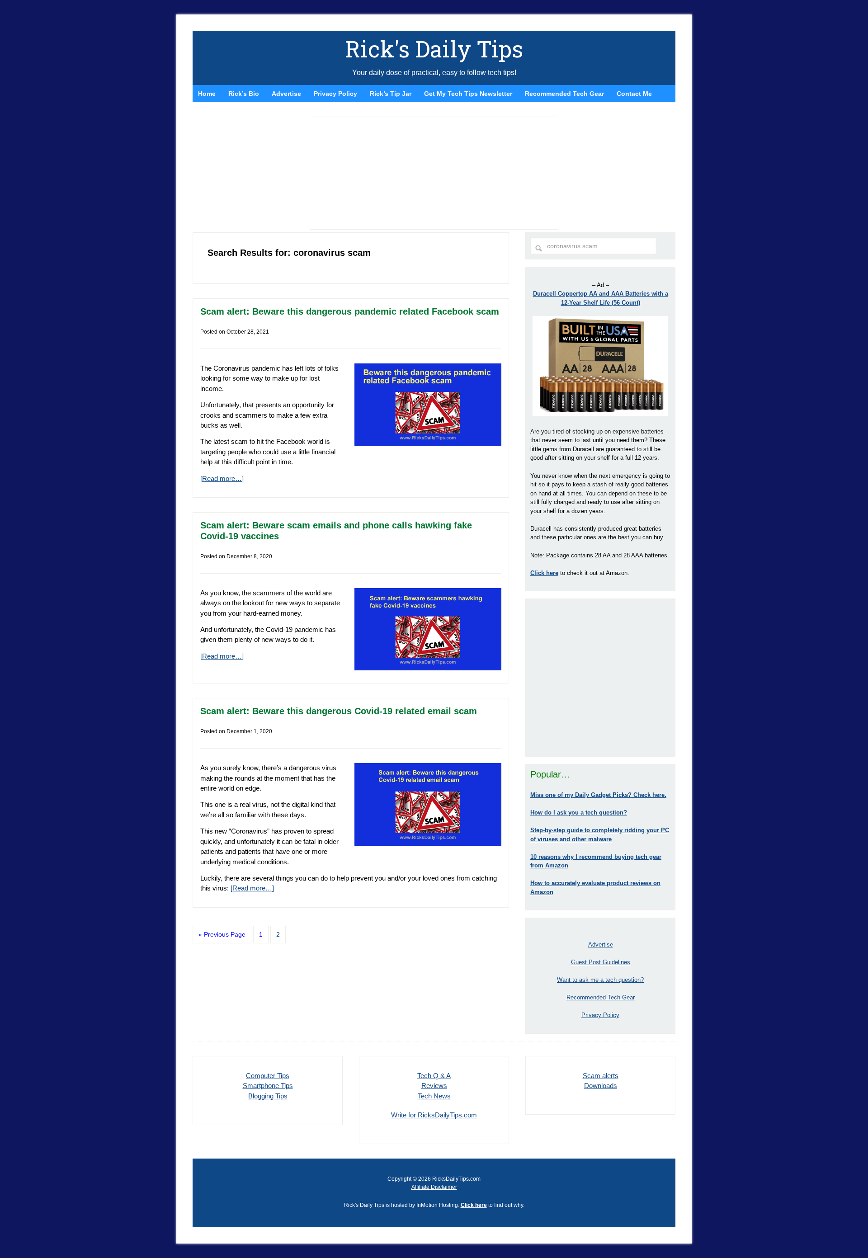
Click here (474, 1205)
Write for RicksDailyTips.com (434, 1115)
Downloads (600, 1085)
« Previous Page (221, 934)
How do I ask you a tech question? (578, 812)
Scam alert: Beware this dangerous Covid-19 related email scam (338, 711)
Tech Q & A (434, 1075)
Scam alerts (600, 1075)
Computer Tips (267, 1075)
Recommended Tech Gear (600, 997)
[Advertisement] (600, 677)
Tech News (434, 1096)
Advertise (600, 944)
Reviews (434, 1085)
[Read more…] (222, 478)
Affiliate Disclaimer (434, 1187)
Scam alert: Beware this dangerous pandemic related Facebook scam (349, 311)
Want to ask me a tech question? (600, 979)
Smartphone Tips (268, 1085)
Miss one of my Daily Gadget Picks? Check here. (598, 795)
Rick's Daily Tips (434, 49)
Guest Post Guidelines (600, 962)
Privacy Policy (600, 1015)
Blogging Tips (268, 1096)
